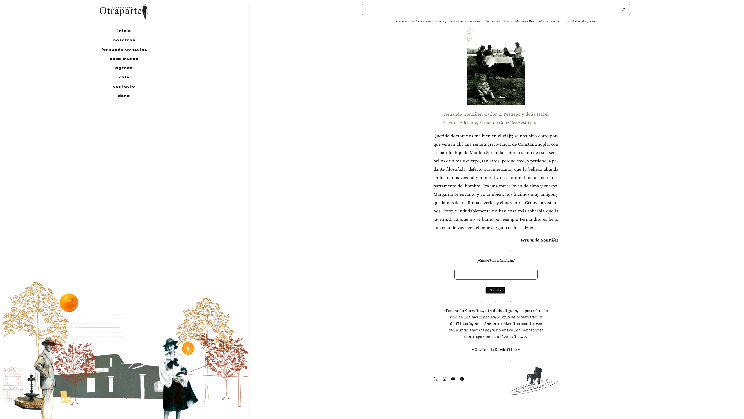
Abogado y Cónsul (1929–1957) (481, 21)
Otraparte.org (405, 21)
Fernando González (431, 21)
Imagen (452, 21)
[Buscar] (623, 9)
